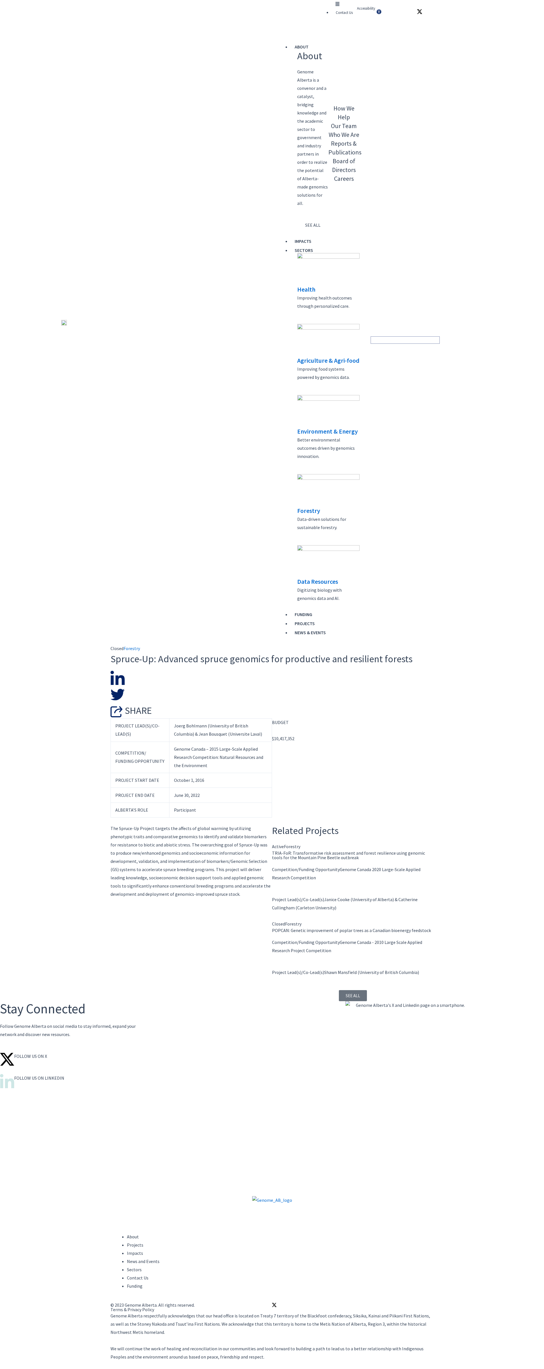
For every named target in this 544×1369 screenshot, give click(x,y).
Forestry (308, 511)
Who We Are (344, 135)
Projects (305, 623)
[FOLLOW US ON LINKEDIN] (7, 1081)
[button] (337, 4)
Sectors (304, 250)
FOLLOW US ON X (30, 1056)
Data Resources (317, 581)
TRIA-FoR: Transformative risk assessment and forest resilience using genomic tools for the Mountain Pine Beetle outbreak (348, 855)
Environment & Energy (327, 431)
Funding (303, 614)
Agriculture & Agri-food (328, 360)
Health (306, 289)
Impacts (303, 241)
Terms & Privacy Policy (132, 1309)
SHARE (138, 710)
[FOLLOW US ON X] (7, 1059)
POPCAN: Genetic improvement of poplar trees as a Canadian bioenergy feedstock (351, 930)
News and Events (143, 1261)
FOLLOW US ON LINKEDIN (39, 1078)
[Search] (436, 340)
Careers (344, 178)
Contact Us (344, 12)
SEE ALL (312, 225)
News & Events (310, 632)
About (302, 47)
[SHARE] (117, 711)
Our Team (344, 126)
